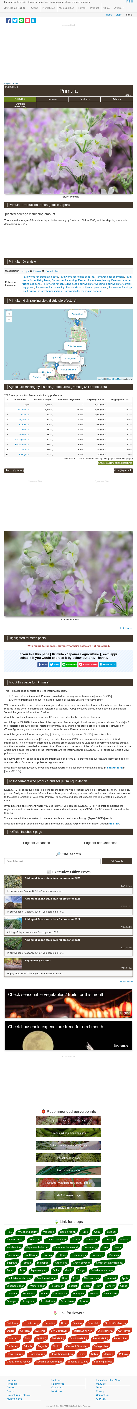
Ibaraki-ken (24, 424)
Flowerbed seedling (62, 1353)
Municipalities (66, 7)
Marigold (108, 1353)
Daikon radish (68, 1231)
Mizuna (76, 1239)
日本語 (129, 1)
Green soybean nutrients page (68, 1132)
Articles (117, 99)
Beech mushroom (46, 1278)
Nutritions (56, 1391)
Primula (28, 1346)
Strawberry (29, 1293)
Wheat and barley (27, 1231)
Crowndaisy (90, 1247)
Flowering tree (15, 1353)
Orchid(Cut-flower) (115, 1323)
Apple (125, 1278)
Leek (105, 1247)
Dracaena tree (37, 1353)
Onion (56, 1270)
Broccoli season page (68, 1157)
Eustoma (40, 1330)
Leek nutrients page (68, 1170)
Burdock (111, 1231)
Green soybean (81, 1262)
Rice (9, 1231)
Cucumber (97, 1255)
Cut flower (12, 1323)
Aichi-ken (46, 372)
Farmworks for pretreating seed (40, 276)
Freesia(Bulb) (100, 1338)
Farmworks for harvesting (50, 287)
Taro (22, 1270)
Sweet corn (110, 1293)
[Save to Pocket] (27, 20)
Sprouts (83, 1301)
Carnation (49, 1323)
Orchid (56, 1346)
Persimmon (56, 1285)
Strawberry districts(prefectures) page (68, 1182)
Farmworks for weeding (91, 283)
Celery (117, 1247)
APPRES (101, 1398)
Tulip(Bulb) (58, 1338)
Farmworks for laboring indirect (44, 291)
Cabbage (109, 1239)
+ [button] (9, 314)
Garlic (68, 1270)
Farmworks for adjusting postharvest (86, 287)
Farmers (52, 99)
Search (118, 861)
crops (25, 271)
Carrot (97, 1231)
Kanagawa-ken (68, 369)
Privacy (100, 1391)
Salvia (94, 1353)
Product (94, 7)
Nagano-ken (56, 357)
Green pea (61, 1262)
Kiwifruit (94, 1293)
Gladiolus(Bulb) (78, 1338)
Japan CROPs (14, 8)
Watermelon (60, 1293)
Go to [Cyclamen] (15, 470)
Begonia (42, 1346)
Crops (34, 7)
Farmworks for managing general (83, 291)
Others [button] (118, 7)
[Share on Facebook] (8, 20)
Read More (126, 981)
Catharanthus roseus (19, 1361)
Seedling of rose (103, 1361)
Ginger (81, 1270)
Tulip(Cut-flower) (83, 1330)
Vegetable (48, 1231)
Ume (64, 1278)
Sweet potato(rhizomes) (109, 1262)
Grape (123, 1285)
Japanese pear (15, 1285)
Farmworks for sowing (64, 280)
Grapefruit (110, 1278)
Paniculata (93, 1323)
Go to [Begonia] (122, 470)
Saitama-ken (24, 409)
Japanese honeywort (66, 1247)
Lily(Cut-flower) (59, 1330)
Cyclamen (12, 1346)
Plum (98, 1285)
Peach (86, 1285)
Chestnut (12, 1293)
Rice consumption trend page (68, 1207)
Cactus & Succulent (77, 1346)
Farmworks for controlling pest (59, 283)
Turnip (84, 1231)
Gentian (77, 1323)
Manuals (101, 1383)
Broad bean (67, 1301)
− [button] (9, 319)
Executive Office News (108, 1380)
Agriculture (20, 99)
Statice (10, 1330)
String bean (28, 1301)
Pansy (81, 1353)
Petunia (123, 1353)
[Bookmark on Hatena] (33, 20)
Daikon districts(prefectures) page (68, 1145)
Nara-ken (37, 376)
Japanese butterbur (37, 1247)
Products (85, 99)
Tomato (26, 1262)
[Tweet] (14, 20)
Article (106, 7)
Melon (44, 1293)
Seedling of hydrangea (49, 1361)
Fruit (75, 1278)
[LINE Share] (21, 20)
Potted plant (52, 271)
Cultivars (56, 1380)
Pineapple (78, 1293)
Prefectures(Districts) (19, 1394)
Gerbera (25, 1330)
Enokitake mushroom (19, 1278)
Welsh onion (14, 1247)
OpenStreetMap (114, 378)
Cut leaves (124, 1330)
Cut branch (13, 1338)
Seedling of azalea (77, 1361)
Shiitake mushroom (102, 1270)
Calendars (57, 1387)
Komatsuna (91, 1239)
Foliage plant (101, 1346)
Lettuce (61, 1255)
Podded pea (48, 1301)
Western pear (37, 1285)
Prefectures (48, 7)
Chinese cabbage (56, 1239)
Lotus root (34, 1239)
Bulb (27, 1338)
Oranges (12, 1301)
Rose (64, 1323)
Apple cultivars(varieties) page (69, 1120)
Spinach (124, 1239)
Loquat (73, 1285)
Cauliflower (31, 1255)
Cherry (111, 1285)
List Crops (125, 628)
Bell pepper (43, 1262)
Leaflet (101, 378)
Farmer (82, 7)
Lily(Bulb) (41, 1338)
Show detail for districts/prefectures (115, 463)
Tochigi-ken (70, 358)
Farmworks (57, 1383)
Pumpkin (114, 1255)
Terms (99, 1387)
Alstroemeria (105, 1330)
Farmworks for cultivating (110, 276)
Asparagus (13, 1255)
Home (109, 15)
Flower (37, 271)
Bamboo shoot (15, 1239)
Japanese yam (39, 1270)
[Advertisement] (68, 52)
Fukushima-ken (75, 346)
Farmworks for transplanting (94, 280)
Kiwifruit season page (69, 1195)
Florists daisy (31, 1323)
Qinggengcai (79, 1255)
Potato (10, 1270)
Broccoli (47, 1255)
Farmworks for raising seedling (77, 276)
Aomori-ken (77, 313)
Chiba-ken (25, 429)
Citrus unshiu (91, 1278)
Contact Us (102, 1394)
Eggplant (12, 1262)
